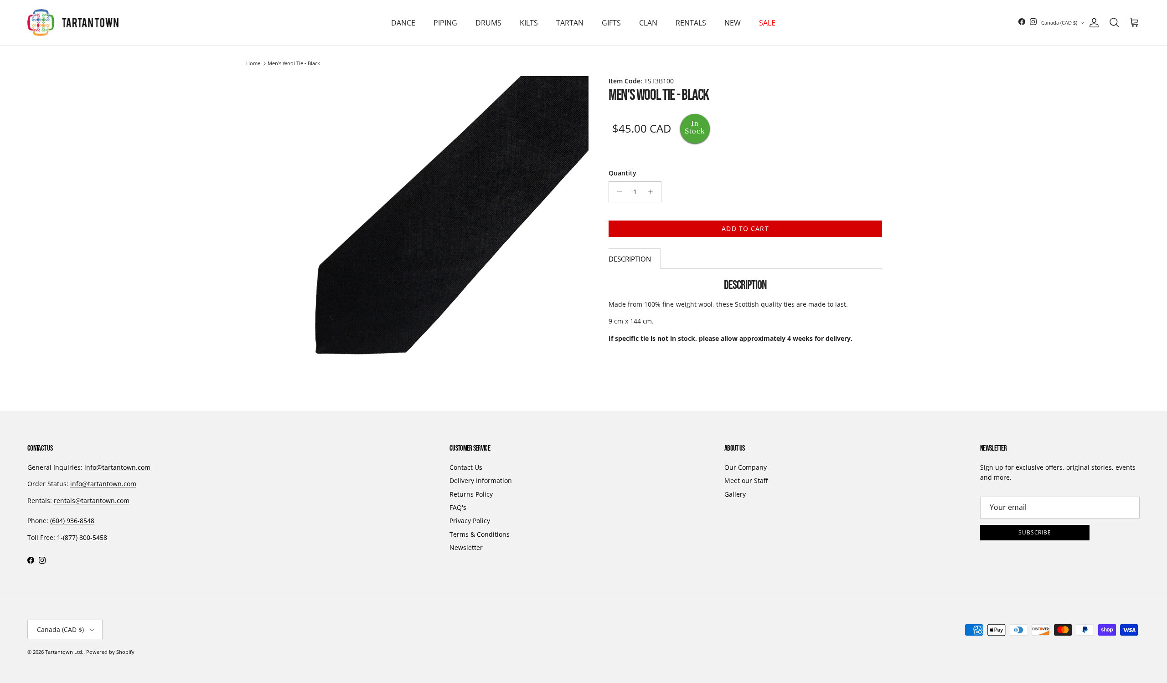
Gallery (735, 494)
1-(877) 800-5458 (82, 537)
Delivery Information (480, 480)
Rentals (691, 23)
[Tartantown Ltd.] (73, 22)
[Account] (1092, 22)
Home (253, 63)
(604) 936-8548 (72, 520)
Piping (445, 23)
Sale (767, 23)
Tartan (570, 23)
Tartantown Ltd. (64, 651)
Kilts (529, 23)
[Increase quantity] (653, 192)
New (732, 23)
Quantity (622, 173)
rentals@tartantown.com (91, 500)
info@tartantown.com (117, 467)
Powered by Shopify (110, 651)
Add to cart (745, 228)
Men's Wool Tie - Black (294, 63)
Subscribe (1035, 532)
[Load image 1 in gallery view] (437, 228)
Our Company (745, 467)
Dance (403, 23)
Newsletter (466, 547)
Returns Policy (471, 494)
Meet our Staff (746, 480)
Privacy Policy (469, 520)
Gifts (611, 23)
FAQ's (457, 507)
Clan (648, 23)
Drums (488, 23)
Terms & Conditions (479, 534)
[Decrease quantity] (617, 192)
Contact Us (465, 467)
